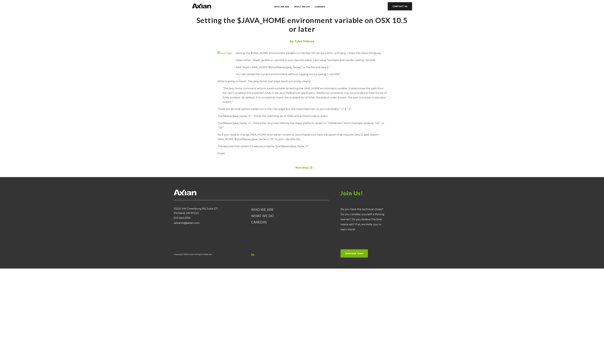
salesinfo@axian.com (186, 222)
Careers (320, 6)
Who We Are (281, 6)
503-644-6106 (182, 217)
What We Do (302, 6)
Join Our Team (354, 253)
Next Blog (302, 167)
